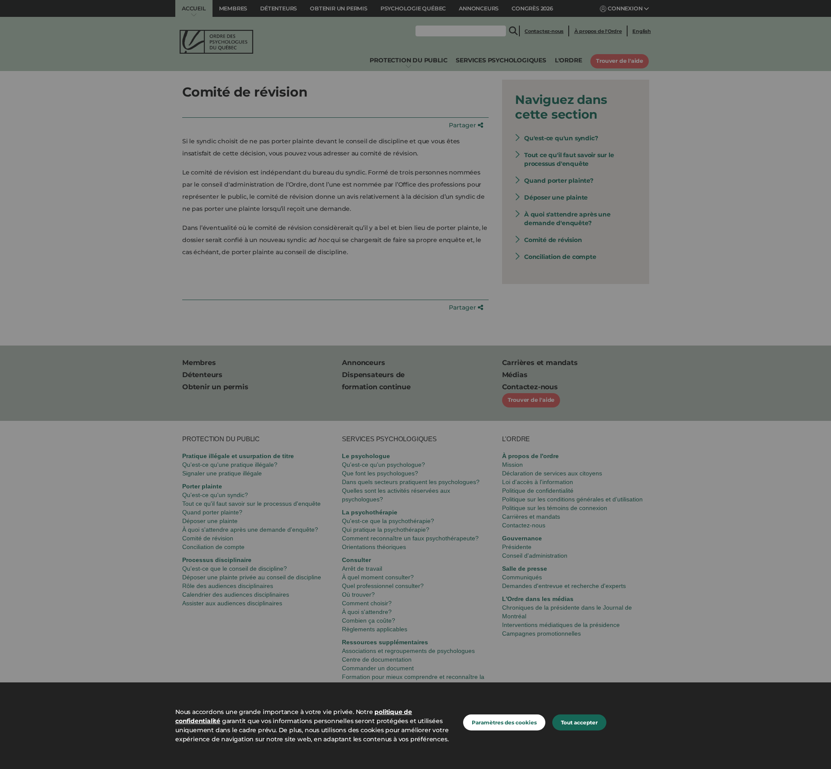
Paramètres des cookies (504, 722)
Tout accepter (579, 722)
